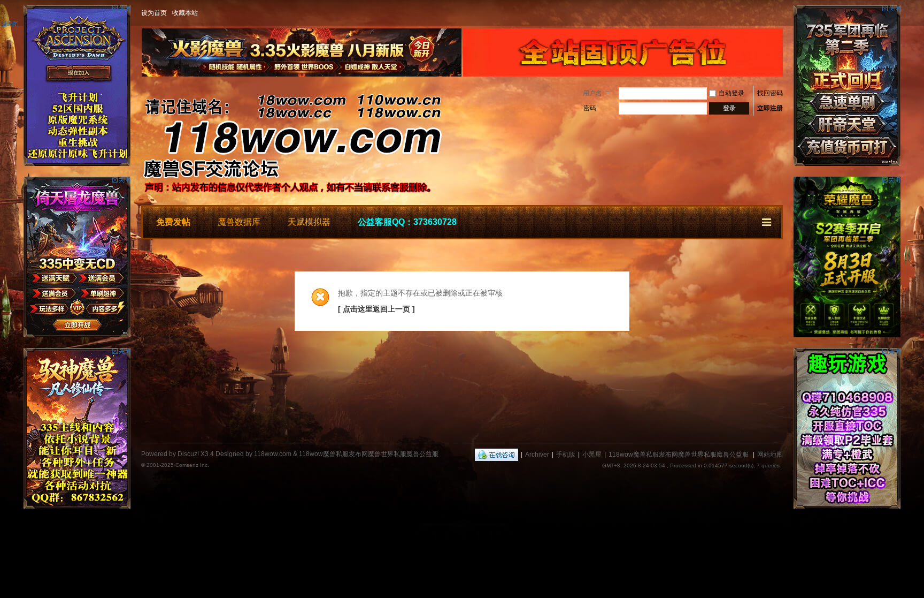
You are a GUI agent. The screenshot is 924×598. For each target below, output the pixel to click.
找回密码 (770, 93)
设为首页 (154, 13)
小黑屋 (592, 454)
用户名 (592, 93)
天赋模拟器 (309, 221)
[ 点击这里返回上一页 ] (376, 309)
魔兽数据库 (239, 221)
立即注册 (770, 108)
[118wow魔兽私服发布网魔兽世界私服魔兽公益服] (301, 198)
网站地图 (770, 454)
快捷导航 (767, 220)
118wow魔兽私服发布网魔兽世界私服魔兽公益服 (679, 454)
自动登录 (731, 93)
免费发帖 (173, 221)
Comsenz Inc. (192, 465)
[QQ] (496, 454)
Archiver (537, 454)
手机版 (565, 454)
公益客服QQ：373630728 (407, 221)
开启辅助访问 (780, 13)
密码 (589, 108)
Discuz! (188, 454)
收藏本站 (185, 13)
